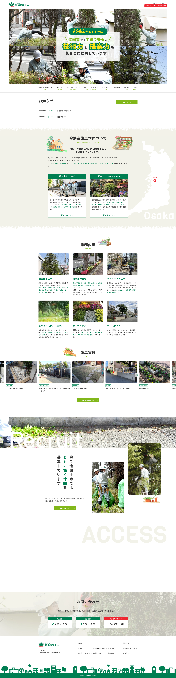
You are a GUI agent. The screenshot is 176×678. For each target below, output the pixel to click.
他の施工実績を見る (88, 400)
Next (137, 375)
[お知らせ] (88, 111)
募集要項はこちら (64, 508)
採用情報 (126, 643)
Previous (38, 375)
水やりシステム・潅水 (91, 88)
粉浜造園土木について (45, 88)
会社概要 (163, 3)
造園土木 (59, 88)
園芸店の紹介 (106, 88)
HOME (155, 3)
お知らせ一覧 (127, 102)
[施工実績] (21, 375)
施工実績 (117, 88)
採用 (135, 88)
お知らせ (126, 88)
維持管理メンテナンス (73, 88)
